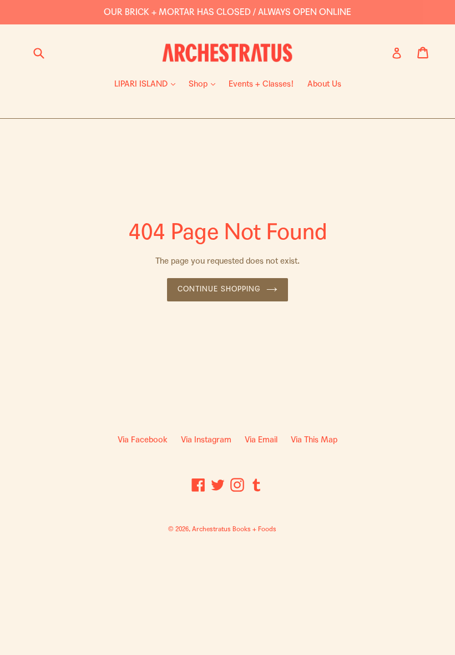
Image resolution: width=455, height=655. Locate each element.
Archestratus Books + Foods (234, 529)
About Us (324, 84)
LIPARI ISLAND (147, 83)
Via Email (261, 440)
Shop (205, 83)
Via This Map (314, 440)
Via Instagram (206, 440)
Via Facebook (143, 440)
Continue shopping (219, 289)
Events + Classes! (261, 84)
